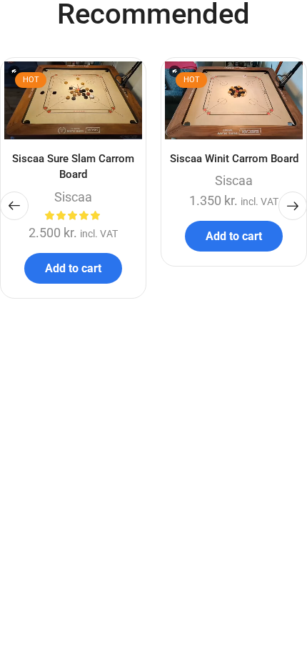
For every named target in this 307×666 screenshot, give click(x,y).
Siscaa (73, 196)
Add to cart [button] (73, 268)
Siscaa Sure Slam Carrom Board (73, 166)
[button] (14, 206)
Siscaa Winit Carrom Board (234, 158)
